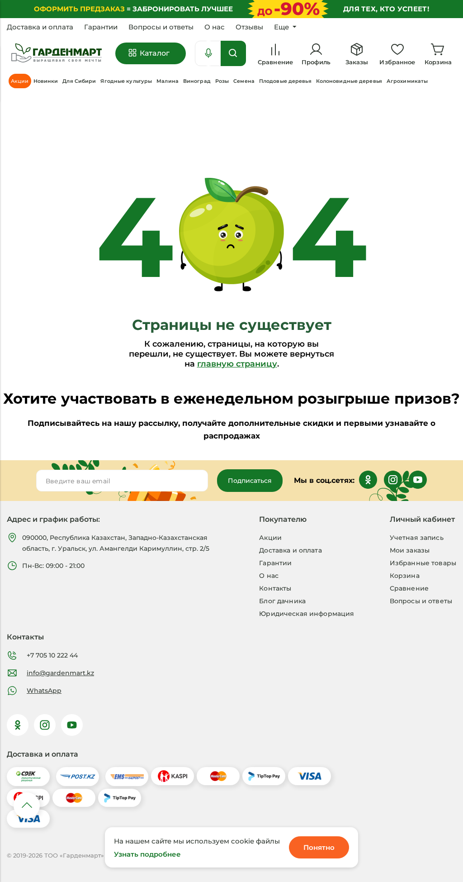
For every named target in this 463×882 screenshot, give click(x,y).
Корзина (405, 576)
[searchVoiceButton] (208, 53)
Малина (167, 81)
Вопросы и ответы (161, 27)
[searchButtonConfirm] (233, 53)
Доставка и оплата (40, 27)
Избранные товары (423, 563)
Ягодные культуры (126, 81)
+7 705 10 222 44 (52, 655)
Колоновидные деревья (349, 81)
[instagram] (45, 725)
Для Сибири (79, 81)
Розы (222, 81)
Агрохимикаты (407, 81)
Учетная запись (417, 538)
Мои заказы (410, 550)
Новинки (45, 81)
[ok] (17, 725)
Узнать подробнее (147, 854)
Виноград (197, 81)
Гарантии (101, 27)
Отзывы (249, 27)
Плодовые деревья (285, 81)
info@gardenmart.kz (60, 673)
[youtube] (72, 725)
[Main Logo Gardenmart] (56, 53)
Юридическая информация (306, 614)
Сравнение (409, 588)
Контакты (275, 588)
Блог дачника (282, 601)
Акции (270, 538)
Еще (281, 27)
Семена (244, 81)
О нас (214, 27)
